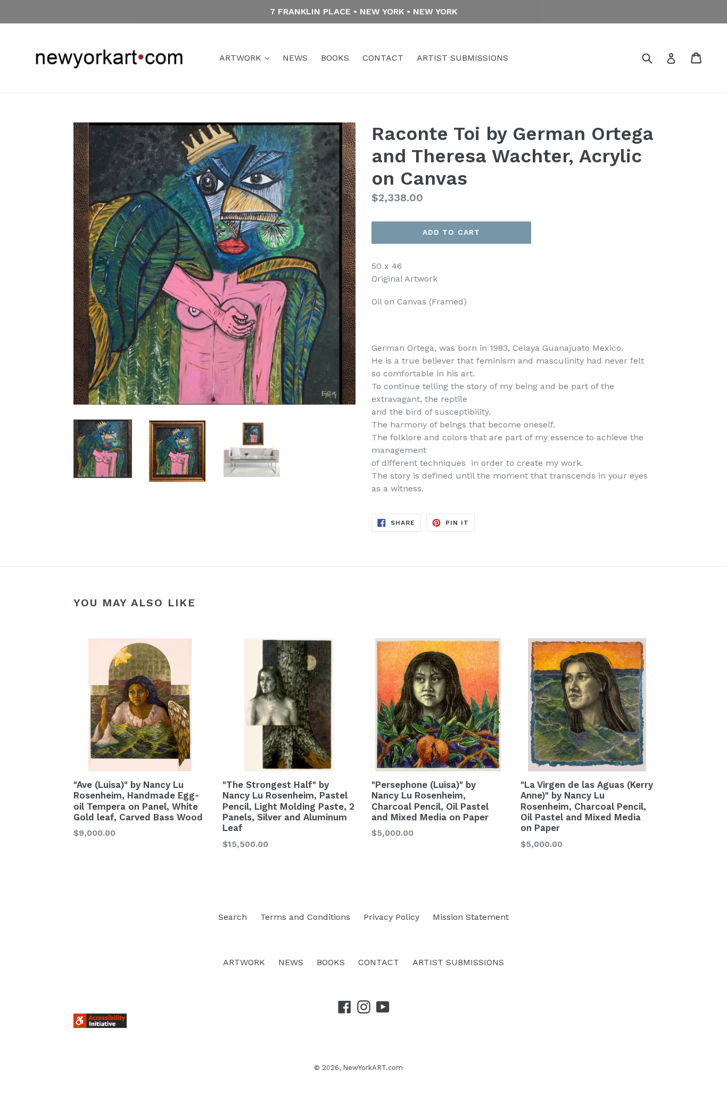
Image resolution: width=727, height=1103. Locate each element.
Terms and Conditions (305, 917)
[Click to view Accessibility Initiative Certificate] (100, 1025)
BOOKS (335, 58)
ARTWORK (241, 58)
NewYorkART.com (373, 1068)
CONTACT (382, 58)
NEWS (295, 58)
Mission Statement (471, 917)
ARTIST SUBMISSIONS (462, 58)
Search (232, 917)
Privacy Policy (391, 917)
